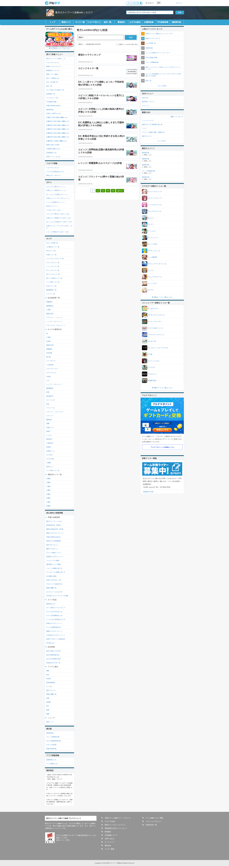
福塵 (47, 714)
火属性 (48, 486)
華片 (47, 706)
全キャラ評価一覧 (52, 82)
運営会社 (108, 845)
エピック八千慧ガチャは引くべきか (58, 214)
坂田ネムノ (50, 466)
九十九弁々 (50, 455)
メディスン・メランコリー (55, 412)
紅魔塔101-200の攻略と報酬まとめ (57, 121)
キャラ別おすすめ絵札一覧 (55, 90)
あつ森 (149, 354)
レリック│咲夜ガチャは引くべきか (57, 232)
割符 (47, 674)
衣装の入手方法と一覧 (53, 580)
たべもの (49, 686)
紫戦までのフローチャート (55, 533)
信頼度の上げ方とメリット (55, 556)
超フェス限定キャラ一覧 (54, 278)
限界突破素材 (50, 682)
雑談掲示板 (176, 22)
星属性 (48, 506)
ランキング (179, 117)
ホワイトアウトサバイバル (157, 264)
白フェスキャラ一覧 (52, 270)
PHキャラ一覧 (51, 250)
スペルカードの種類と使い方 (55, 572)
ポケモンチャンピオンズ (156, 315)
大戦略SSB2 (151, 380)
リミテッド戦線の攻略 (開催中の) (153, 132)
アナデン (150, 224)
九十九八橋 (50, 459)
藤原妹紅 (49, 419)
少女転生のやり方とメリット (55, 635)
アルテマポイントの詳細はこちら (162, 447)
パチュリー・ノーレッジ (54, 317)
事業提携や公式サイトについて (116, 828)
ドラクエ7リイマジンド (155, 335)
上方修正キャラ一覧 (52, 247)
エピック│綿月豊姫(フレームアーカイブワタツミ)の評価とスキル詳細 (163, 75)
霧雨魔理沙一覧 (51, 290)
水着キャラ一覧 (51, 254)
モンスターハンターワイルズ (157, 348)
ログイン (179, 3)
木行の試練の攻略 (151, 57)
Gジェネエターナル (154, 211)
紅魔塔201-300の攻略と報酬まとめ (57, 125)
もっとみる (162, 141)
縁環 (47, 710)
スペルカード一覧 (52, 98)
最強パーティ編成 (52, 74)
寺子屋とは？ (50, 643)
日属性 (48, 478)
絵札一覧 (107, 22)
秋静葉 (48, 447)
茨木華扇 (49, 353)
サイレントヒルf (153, 361)
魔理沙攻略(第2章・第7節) (54, 529)
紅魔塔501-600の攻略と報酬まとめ (57, 137)
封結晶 (48, 678)
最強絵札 (121, 22)
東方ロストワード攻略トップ (55, 58)
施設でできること (52, 548)
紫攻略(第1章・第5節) (53, 525)
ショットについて (148, 120)
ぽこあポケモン (153, 308)
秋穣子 (48, 431)
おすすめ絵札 (135, 22)
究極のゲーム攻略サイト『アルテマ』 (118, 818)
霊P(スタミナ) (51, 690)
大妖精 (48, 376)
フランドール (50, 408)
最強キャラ (66, 22)
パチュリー (50, 415)
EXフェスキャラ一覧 (53, 274)
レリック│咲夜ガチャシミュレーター (158, 53)
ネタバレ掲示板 (51, 744)
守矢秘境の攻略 (51, 102)
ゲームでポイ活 (133, 3)
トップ (52, 22)
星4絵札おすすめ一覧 (53, 663)
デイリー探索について (53, 552)
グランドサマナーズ (154, 277)
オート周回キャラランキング (55, 607)
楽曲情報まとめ (51, 759)
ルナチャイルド (51, 372)
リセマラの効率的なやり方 (55, 171)
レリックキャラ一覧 (52, 266)
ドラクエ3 (151, 367)
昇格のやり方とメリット (54, 623)
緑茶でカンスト (147, 136)
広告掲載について (111, 835)
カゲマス (150, 290)
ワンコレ (150, 270)
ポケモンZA (151, 341)
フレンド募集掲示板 (52, 737)
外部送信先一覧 (151, 825)
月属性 (48, 482)
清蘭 (47, 423)
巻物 (47, 698)
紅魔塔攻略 (149, 22)
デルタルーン (152, 374)
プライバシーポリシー (154, 821)
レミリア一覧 (50, 294)
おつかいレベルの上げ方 (54, 592)
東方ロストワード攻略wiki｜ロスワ (74, 12)
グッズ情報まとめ (52, 763)
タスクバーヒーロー (154, 321)
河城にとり (50, 427)
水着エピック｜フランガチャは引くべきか (59, 227)
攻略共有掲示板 (51, 748)
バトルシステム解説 (52, 560)
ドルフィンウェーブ (154, 198)
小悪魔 (48, 462)
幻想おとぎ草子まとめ (53, 113)
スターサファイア (52, 368)
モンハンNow (152, 244)
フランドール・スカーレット (55, 325)
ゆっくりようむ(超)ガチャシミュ (57, 194)
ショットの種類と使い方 (54, 568)
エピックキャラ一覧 (52, 262)
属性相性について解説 (53, 564)
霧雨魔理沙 (50, 306)
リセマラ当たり (93, 22)
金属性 (48, 498)
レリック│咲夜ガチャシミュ (55, 202)
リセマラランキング (52, 62)
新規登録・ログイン (148, 101)
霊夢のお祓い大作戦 (52, 145)
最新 (172, 117)
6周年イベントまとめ (53, 156)
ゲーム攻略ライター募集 (154, 818)
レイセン (49, 435)
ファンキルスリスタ (154, 205)
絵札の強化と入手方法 (53, 651)
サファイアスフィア (154, 192)
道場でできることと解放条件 (55, 639)
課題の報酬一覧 (51, 588)
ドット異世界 (152, 257)
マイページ (145, 105)
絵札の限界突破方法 (52, 655)
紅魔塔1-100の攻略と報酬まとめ (56, 117)
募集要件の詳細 (148, 491)
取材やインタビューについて (115, 825)
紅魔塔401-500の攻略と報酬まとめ (57, 133)
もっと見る (162, 86)
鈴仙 (47, 404)
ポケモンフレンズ (153, 251)
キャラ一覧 (80, 22)
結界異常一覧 (50, 94)
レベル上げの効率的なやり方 (55, 619)
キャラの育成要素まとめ (54, 615)
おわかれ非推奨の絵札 (53, 659)
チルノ (48, 380)
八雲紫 (48, 309)
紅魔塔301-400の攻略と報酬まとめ (57, 129)
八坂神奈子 (50, 443)
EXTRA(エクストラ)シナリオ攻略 (57, 595)
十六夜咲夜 (50, 365)
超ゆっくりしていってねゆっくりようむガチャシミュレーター (163, 68)
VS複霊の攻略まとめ (53, 149)
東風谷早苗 (50, 313)
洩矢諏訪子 (50, 396)
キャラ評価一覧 (151, 43)
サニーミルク (50, 400)
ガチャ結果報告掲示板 (53, 741)
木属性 (48, 494)
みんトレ (150, 218)
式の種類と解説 (51, 576)
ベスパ (144, 128)
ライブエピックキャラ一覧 (55, 258)
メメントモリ (152, 283)
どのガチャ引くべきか (53, 210)
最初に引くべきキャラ (53, 175)
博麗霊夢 (49, 302)
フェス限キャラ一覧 (52, 282)
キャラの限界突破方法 (53, 627)
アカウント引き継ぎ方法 (54, 584)
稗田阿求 (49, 439)
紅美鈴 (48, 341)
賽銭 (47, 670)
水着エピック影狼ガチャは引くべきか (58, 218)
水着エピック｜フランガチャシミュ (58, 198)
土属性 (48, 502)
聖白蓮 (48, 357)
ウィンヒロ (151, 231)
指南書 (48, 702)
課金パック (50, 722)
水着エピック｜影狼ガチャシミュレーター (159, 33)
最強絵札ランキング (52, 70)
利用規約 (108, 832)
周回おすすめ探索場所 (53, 541)
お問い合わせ (109, 839)
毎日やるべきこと (52, 545)
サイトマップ (109, 842)
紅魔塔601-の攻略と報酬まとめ (56, 141)
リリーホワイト (51, 361)
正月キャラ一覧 (51, 286)
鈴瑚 (47, 392)
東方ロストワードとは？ (54, 521)
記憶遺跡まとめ (51, 152)
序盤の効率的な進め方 (53, 105)
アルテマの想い (110, 821)
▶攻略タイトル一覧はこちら (162, 297)
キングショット (153, 237)
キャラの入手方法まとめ (54, 611)
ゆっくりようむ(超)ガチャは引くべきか (59, 222)
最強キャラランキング (53, 66)
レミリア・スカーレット (54, 321)
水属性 (48, 490)
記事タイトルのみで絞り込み (128, 44)
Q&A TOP (145, 98)
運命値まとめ (50, 604)
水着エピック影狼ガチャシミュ (56, 190)
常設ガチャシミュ (52, 206)
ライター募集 (109, 849)
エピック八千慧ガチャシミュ (55, 186)
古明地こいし (50, 451)
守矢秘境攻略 (162, 22)
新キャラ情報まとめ (52, 78)
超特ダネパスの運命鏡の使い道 (152, 124)
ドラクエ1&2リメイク (155, 328)
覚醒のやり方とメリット (54, 631)
